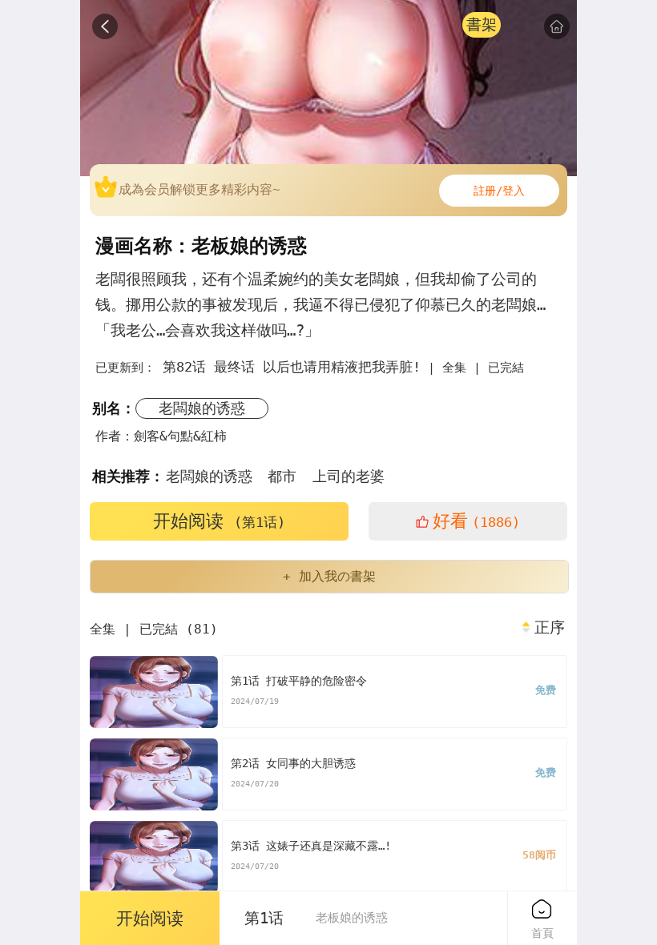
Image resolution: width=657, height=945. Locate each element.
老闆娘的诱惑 (202, 408)
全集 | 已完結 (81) (154, 629)
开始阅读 (219, 521)
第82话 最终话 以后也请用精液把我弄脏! (292, 367)
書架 (481, 24)
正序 (549, 628)
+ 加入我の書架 (329, 576)
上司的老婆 (348, 476)
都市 (282, 476)
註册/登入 (499, 190)
